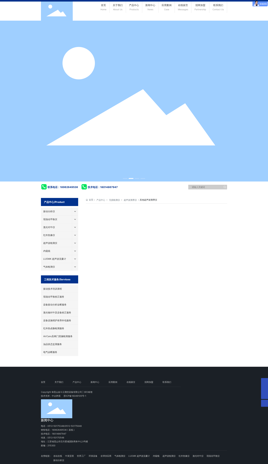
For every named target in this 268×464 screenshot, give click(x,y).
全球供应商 (105, 456)
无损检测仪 (114, 200)
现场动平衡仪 (213, 456)
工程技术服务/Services (57, 279)
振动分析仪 (58, 460)
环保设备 (93, 456)
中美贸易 (69, 456)
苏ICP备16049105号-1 (75, 396)
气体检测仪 (119, 456)
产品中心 (100, 200)
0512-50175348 (55, 426)
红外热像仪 (184, 456)
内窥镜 (156, 456)
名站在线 (57, 456)
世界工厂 (81, 456)
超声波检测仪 (169, 456)
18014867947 (109, 187)
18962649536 (69, 187)
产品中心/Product (54, 202)
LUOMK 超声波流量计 (139, 456)
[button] (125, 178)
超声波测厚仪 (130, 200)
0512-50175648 (73, 426)
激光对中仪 (198, 456)
